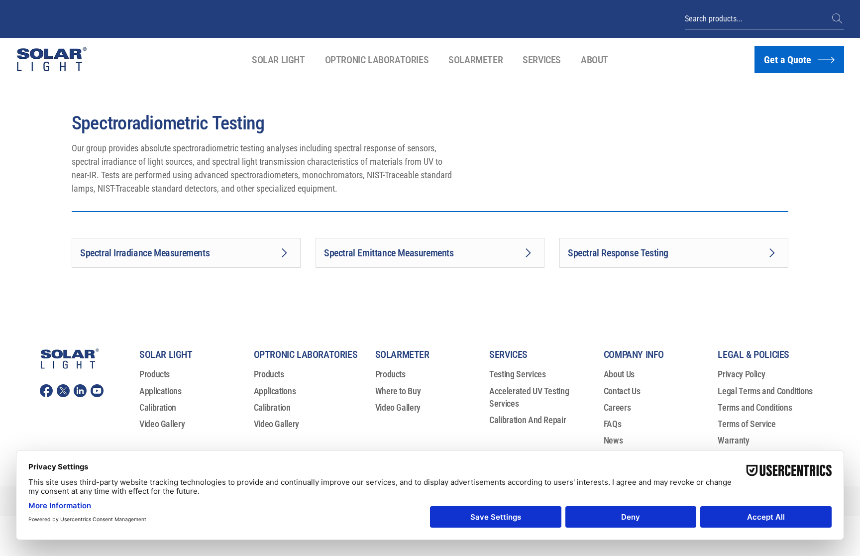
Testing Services (517, 374)
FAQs (613, 424)
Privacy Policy (741, 374)
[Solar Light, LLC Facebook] (46, 390)
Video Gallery (162, 424)
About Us (619, 374)
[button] (278, 59)
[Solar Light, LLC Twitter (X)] (63, 390)
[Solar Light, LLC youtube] (97, 390)
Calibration (157, 407)
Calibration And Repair (527, 420)
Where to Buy (398, 391)
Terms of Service (746, 424)
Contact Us (622, 391)
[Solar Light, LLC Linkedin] (80, 390)
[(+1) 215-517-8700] (838, 19)
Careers (617, 407)
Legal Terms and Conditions (765, 391)
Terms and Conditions (755, 407)
